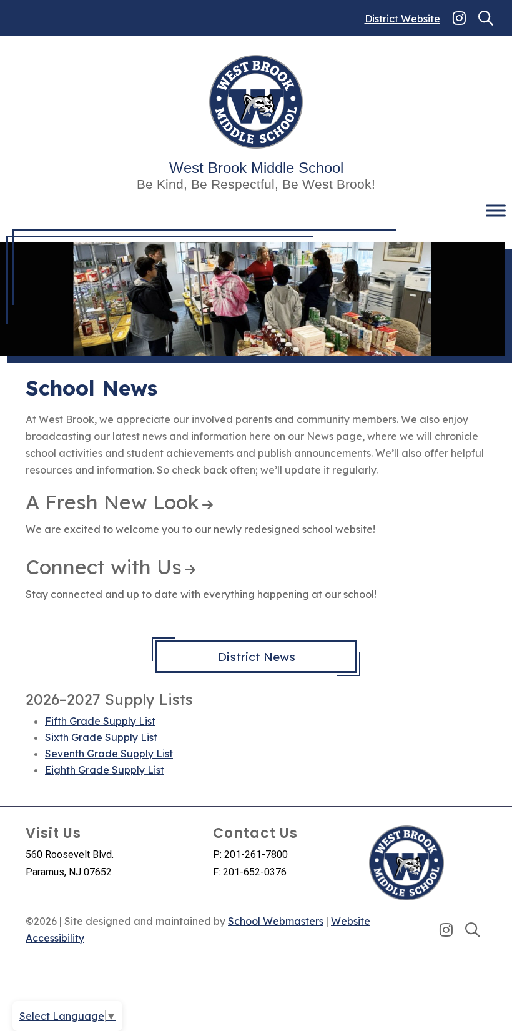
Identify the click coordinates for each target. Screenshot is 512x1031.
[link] (459, 18)
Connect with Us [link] (104, 566)
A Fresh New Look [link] (112, 501)
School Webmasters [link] (275, 921)
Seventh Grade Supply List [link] (109, 753)
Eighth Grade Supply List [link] (104, 770)
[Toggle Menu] (496, 211)
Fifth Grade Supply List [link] (100, 721)
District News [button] (256, 656)
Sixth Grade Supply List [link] (101, 737)
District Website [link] (402, 18)
